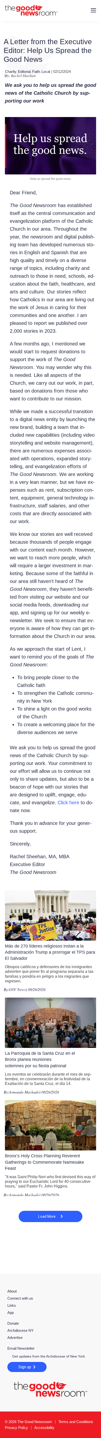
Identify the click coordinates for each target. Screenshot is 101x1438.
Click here (68, 802)
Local (45, 71)
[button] (50, 1216)
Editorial (24, 71)
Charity (10, 71)
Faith (36, 71)
